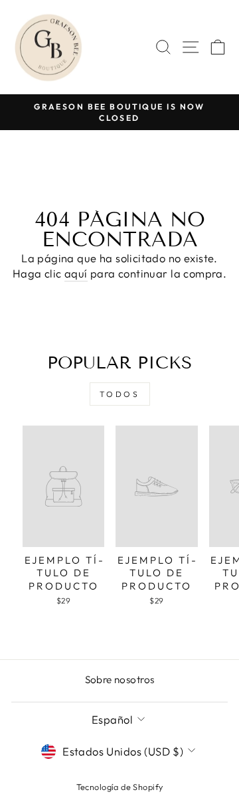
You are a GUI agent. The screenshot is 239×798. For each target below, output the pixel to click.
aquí (76, 273)
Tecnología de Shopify (119, 786)
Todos (120, 394)
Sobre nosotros (120, 679)
